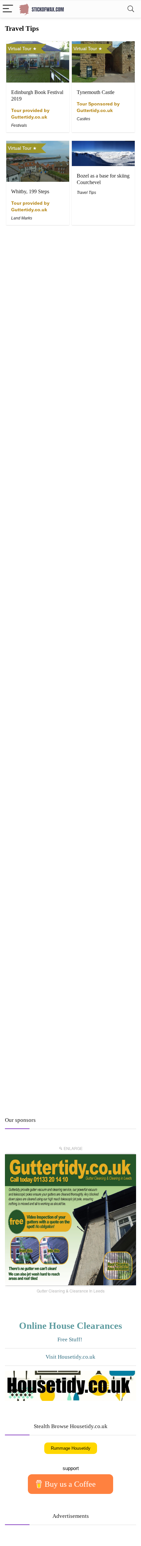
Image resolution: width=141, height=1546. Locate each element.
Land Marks (21, 218)
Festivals (19, 125)
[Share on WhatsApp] (82, 1538)
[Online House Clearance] (70, 1390)
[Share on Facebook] (12, 1538)
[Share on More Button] (129, 1538)
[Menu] (8, 9)
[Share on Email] (58, 1538)
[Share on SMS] (106, 1538)
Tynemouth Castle (95, 92)
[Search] (131, 9)
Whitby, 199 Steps (30, 191)
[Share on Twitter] (35, 1538)
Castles (83, 119)
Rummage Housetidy (71, 1448)
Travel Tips (86, 192)
